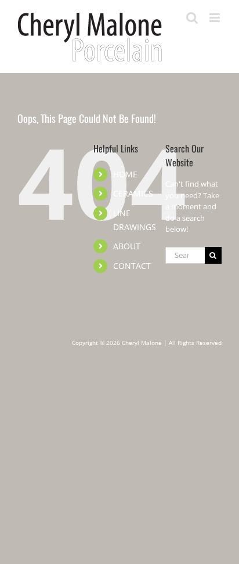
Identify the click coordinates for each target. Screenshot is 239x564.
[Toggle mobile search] (192, 18)
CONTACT (132, 265)
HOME (125, 174)
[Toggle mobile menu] (215, 18)
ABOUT (126, 246)
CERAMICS (133, 193)
